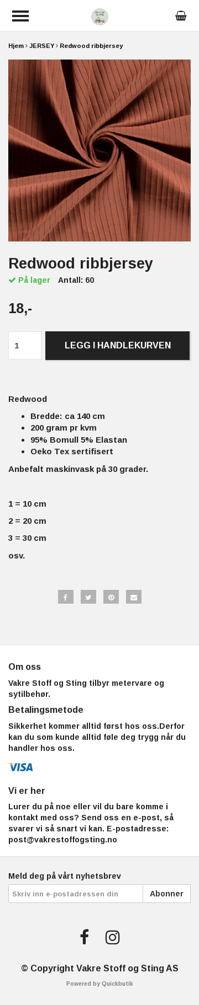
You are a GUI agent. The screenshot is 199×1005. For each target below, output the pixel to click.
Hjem (16, 45)
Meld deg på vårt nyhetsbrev (64, 876)
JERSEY (41, 45)
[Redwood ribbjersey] (99, 150)
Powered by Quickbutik (99, 984)
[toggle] (20, 16)
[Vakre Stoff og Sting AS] (100, 15)
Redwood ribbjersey (91, 45)
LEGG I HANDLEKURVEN (118, 345)
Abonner (167, 893)
